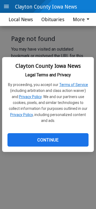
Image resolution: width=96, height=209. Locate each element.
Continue (47, 140)
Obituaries (52, 19)
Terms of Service (73, 85)
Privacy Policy (30, 97)
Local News (21, 19)
